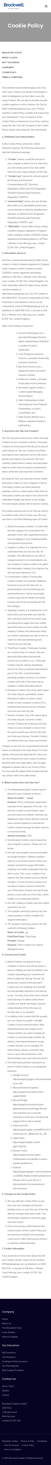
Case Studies (8, 1332)
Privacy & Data (9, 57)
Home (5, 1319)
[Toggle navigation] (40, 6)
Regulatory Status (12, 52)
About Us (6, 1323)
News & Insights (10, 1337)
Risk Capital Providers (13, 1370)
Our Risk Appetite (10, 1366)
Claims (5, 1395)
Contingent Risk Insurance (15, 1361)
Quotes (5, 1390)
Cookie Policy (9, 72)
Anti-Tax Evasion (10, 62)
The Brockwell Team (12, 1328)
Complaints (8, 67)
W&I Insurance (9, 1352)
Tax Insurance (9, 1357)
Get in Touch (8, 1386)
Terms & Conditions (12, 77)
